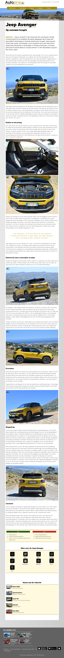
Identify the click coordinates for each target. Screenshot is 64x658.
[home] (59, 649)
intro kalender (15, 649)
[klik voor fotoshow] (32, 103)
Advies (32, 8)
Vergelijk (40, 8)
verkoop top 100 (28, 649)
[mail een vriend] (25, 556)
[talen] (12, 569)
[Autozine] (32, 3)
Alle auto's (12, 8)
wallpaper (7, 651)
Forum (49, 8)
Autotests (23, 8)
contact (6, 649)
